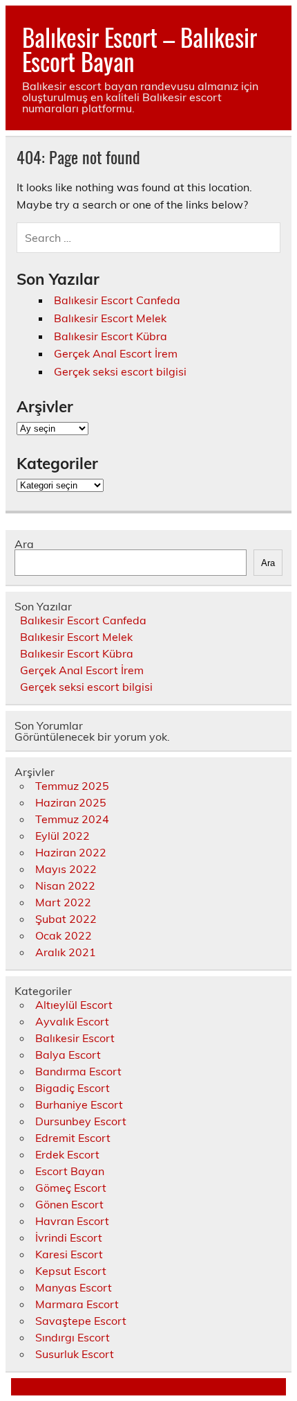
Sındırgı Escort (72, 1337)
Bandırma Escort (78, 1071)
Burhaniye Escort (79, 1104)
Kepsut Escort (70, 1271)
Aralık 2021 (65, 952)
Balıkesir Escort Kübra (110, 336)
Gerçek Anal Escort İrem (116, 353)
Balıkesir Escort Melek (110, 318)
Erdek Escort (67, 1154)
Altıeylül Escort (74, 1005)
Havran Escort (72, 1221)
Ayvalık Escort (72, 1021)
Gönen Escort (69, 1204)
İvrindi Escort (68, 1237)
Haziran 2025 (70, 802)
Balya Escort (68, 1054)
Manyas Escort (73, 1287)
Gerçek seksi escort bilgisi (120, 371)
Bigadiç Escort (72, 1088)
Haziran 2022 (70, 852)
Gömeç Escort (70, 1188)
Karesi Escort (69, 1254)
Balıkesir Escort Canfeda (117, 300)
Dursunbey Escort (80, 1121)
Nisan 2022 (65, 885)
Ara (24, 544)
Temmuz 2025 (72, 786)
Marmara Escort (77, 1304)
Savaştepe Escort (80, 1321)
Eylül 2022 (62, 836)
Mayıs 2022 (66, 869)
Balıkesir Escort (75, 1038)
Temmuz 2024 (72, 819)
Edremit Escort (73, 1138)
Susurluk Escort (74, 1354)
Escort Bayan (69, 1171)
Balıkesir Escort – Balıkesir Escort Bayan (139, 49)
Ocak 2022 (63, 935)
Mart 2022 (63, 902)
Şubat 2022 (66, 919)
